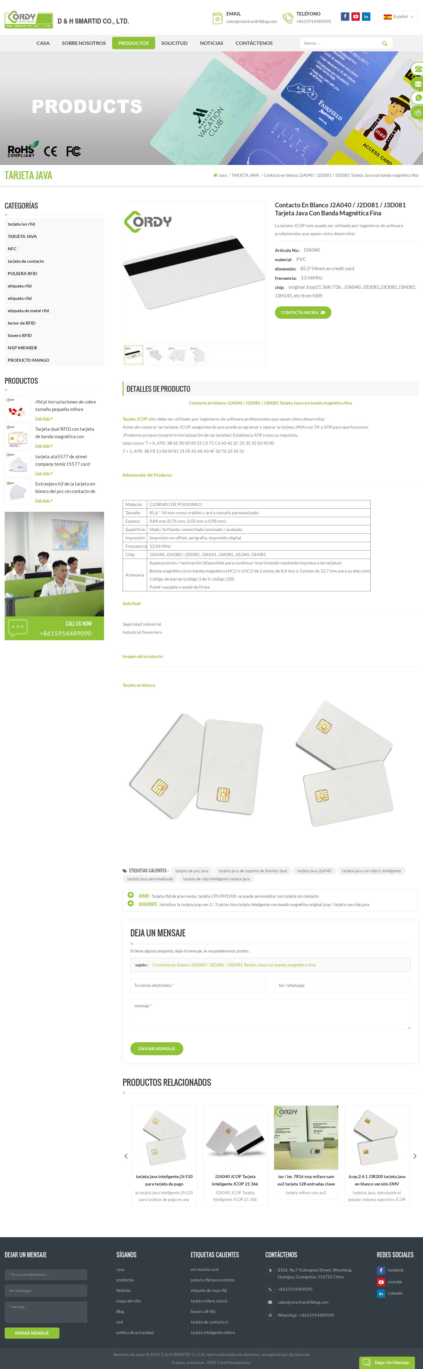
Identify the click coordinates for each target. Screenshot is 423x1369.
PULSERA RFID (22, 273)
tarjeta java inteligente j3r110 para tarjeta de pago (148, 1180)
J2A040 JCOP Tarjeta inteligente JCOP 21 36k (219, 1180)
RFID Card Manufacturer (229, 1362)
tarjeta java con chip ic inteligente (371, 870)
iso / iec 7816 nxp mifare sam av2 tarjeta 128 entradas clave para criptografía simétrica (290, 1181)
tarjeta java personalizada (150, 878)
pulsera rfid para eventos (213, 1279)
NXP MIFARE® (22, 347)
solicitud (174, 43)
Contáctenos (254, 43)
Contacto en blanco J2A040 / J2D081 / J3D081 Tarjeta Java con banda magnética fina (234, 964)
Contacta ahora (299, 312)
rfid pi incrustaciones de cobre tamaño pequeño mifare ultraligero (65, 406)
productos (133, 43)
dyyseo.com (299, 1354)
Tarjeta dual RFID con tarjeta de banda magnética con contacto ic (64, 433)
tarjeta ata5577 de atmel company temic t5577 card (62, 460)
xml (119, 1321)
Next (415, 1155)
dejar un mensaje (392, 1362)
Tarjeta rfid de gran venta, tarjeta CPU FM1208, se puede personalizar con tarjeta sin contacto (235, 896)
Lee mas (42, 418)
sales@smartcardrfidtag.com (251, 21)
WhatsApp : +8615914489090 (306, 1315)
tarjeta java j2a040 (314, 870)
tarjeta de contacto (26, 261)
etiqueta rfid (20, 285)
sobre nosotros (84, 43)
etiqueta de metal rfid (28, 310)
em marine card (204, 1269)
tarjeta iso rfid (21, 224)
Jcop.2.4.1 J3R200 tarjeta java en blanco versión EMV (361, 1180)
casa (43, 43)
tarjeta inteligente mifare (213, 1332)
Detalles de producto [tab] (158, 388)
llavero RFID (20, 335)
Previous (126, 1155)
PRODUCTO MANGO (28, 360)
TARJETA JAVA (22, 236)
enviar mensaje (156, 1048)
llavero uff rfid (203, 1311)
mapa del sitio (128, 1300)
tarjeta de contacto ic (209, 1321)
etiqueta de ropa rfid (209, 1290)
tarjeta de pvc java (192, 870)
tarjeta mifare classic (209, 1300)
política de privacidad (135, 1332)
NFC (12, 248)
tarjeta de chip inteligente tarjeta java (216, 878)
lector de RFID (21, 323)
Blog (120, 1311)
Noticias (211, 43)
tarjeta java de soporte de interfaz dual (253, 870)
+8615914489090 (313, 21)
